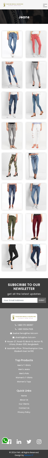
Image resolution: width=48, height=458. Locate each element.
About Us (24, 399)
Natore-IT (28, 455)
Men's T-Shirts (24, 365)
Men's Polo (24, 373)
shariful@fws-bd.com (25, 337)
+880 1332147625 (25, 329)
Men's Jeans (24, 369)
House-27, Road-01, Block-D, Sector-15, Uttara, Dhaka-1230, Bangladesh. (25, 343)
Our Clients (24, 404)
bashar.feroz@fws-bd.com (25, 333)
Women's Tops (24, 381)
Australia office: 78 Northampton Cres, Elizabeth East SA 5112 (25, 350)
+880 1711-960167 (25, 325)
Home (24, 395)
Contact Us (24, 408)
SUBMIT (42, 300)
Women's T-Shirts (24, 377)
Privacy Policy (24, 412)
